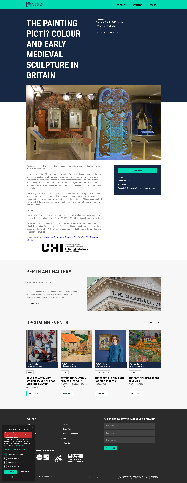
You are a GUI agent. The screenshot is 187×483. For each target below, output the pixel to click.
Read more (19, 446)
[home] (35, 4)
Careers (64, 438)
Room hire (137, 5)
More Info (33, 393)
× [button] (32, 427)
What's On (30, 424)
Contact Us (65, 443)
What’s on (121, 5)
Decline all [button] (25, 472)
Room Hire (65, 424)
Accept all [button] (11, 472)
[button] (154, 4)
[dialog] (18, 453)
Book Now (137, 171)
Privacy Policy (66, 429)
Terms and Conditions (69, 434)
